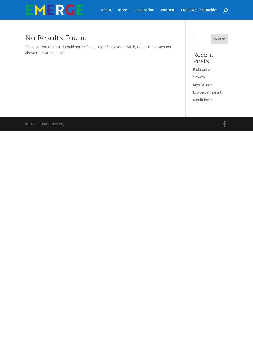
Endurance (201, 69)
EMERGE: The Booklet (199, 10)
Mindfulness (202, 99)
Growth (199, 77)
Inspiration (144, 10)
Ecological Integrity (208, 92)
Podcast (168, 10)
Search (219, 39)
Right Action (202, 84)
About (106, 10)
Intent (123, 10)
